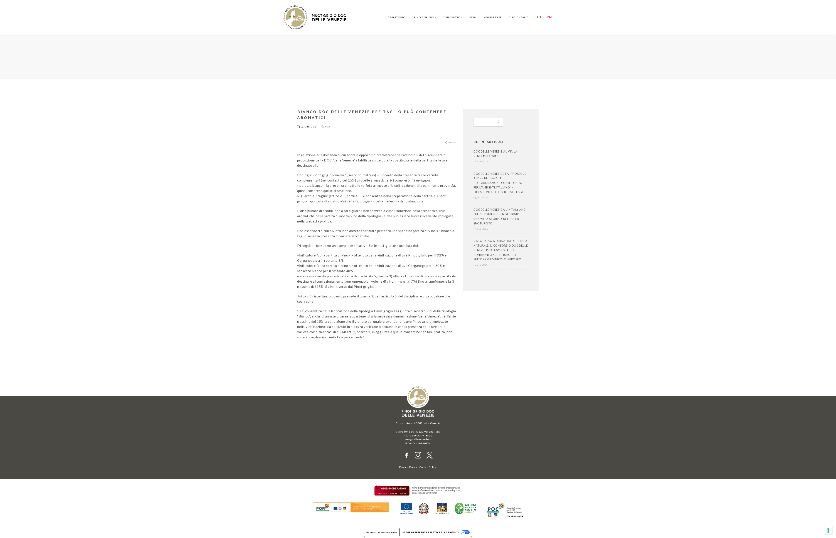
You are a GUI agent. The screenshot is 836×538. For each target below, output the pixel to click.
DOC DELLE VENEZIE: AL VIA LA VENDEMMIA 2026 (495, 154)
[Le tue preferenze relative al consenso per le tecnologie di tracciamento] (828, 530)
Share (451, 142)
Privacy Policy (408, 467)
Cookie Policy (428, 467)
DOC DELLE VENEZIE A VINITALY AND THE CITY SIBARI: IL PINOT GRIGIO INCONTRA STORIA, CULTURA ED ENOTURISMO (500, 217)
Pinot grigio (424, 17)
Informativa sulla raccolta (381, 532)
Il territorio (395, 17)
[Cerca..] (498, 122)
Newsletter (493, 17)
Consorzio (451, 17)
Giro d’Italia (519, 17)
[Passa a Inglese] (549, 17)
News (473, 17)
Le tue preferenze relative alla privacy (430, 532)
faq (327, 127)
